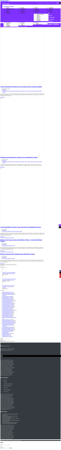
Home (19, 26)
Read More (2, 97)
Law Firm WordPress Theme (7, 316)
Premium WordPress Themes (32, 91)
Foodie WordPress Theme (7, 309)
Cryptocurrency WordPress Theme (8, 91)
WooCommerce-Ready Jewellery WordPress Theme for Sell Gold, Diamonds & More (10, 423)
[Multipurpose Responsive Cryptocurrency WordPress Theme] (22, 155)
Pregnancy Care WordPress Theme (8, 322)
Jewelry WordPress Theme (7, 315)
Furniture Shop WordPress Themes (8, 310)
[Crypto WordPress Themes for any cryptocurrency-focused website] (22, 84)
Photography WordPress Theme (8, 321)
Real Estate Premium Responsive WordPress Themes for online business (8, 286)
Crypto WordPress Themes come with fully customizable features (20, 227)
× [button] (0, 449)
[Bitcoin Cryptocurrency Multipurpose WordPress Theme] (7, 251)
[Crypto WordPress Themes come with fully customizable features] (22, 225)
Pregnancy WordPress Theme (7, 323)
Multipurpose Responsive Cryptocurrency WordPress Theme (19, 157)
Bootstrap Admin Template (7, 296)
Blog (37, 2)
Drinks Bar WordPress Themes (7, 303)
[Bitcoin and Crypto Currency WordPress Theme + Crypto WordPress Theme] (7, 237)
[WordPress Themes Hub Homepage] (5, 345)
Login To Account (41, 2)
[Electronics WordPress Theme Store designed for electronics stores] (3, 277)
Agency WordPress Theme (7, 292)
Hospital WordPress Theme (7, 313)
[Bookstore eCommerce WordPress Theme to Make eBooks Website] (3, 271)
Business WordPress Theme (7, 298)
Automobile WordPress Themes (8, 293)
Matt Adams (4, 89)
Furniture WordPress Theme (7, 311)
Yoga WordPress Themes (6, 336)
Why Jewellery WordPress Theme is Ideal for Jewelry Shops (10, 414)
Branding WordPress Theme (7, 297)
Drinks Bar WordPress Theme (7, 302)
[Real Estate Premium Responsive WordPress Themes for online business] (3, 284)
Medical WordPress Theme (7, 319)
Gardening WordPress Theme (7, 312)
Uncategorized (5, 332)
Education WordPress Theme (7, 304)
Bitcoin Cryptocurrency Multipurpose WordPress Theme (17, 254)
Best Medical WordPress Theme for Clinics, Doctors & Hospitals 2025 (10, 416)
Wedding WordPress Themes (7, 333)
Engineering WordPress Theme (8, 307)
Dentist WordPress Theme (7, 301)
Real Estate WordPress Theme (7, 328)
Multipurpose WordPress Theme (21, 91)
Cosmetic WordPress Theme (7, 299)
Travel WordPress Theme (6, 331)
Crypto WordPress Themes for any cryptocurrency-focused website (21, 86)
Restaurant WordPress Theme (7, 330)
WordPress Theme (5, 334)
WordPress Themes (18, 231)
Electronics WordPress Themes (7, 305)
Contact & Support (48, 2)
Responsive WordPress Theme (7, 329)
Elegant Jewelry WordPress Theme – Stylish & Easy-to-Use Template (10, 419)
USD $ (58, 3)
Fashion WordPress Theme (7, 308)
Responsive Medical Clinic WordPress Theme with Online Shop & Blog (11, 421)
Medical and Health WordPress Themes (9, 317)
